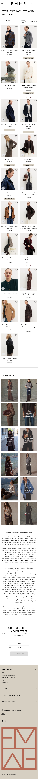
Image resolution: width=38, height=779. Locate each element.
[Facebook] (6, 721)
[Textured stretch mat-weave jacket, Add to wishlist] (16, 270)
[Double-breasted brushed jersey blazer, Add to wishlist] (35, 169)
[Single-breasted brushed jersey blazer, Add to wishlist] (35, 203)
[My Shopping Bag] (36, 3)
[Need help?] (36, 669)
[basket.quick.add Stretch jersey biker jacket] (3, 221)
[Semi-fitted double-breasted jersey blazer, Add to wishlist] (35, 301)
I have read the (19, 648)
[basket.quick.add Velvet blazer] (3, 81)
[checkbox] (9, 647)
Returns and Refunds (8, 677)
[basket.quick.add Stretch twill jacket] (3, 119)
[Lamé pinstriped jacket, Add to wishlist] (35, 101)
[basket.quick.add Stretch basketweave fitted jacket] (22, 81)
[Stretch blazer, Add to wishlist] (35, 136)
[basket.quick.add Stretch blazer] (22, 155)
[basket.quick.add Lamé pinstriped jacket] (22, 119)
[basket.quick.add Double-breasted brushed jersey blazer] (22, 188)
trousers (20, 587)
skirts (29, 587)
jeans (26, 580)
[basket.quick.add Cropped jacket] (3, 155)
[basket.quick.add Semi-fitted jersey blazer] (3, 354)
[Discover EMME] (36, 701)
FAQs (3, 673)
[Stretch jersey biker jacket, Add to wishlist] (16, 203)
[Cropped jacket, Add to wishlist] (16, 136)
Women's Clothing (7, 20)
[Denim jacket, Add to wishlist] (16, 169)
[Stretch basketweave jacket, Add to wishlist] (35, 27)
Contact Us (5, 682)
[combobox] (24, 22)
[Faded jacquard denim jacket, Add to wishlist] (16, 27)
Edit (3, 713)
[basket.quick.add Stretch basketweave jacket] (22, 46)
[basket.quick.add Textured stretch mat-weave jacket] (3, 288)
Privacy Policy (24, 648)
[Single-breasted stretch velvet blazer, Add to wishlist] (35, 270)
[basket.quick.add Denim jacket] (3, 188)
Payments (4, 680)
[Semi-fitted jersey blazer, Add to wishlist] (16, 335)
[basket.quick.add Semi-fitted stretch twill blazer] (3, 320)
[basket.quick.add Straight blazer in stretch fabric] (3, 253)
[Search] (32, 3)
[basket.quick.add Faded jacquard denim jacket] (3, 46)
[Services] (36, 688)
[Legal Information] (36, 695)
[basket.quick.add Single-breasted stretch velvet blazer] (22, 288)
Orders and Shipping (8, 675)
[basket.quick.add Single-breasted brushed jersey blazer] (22, 221)
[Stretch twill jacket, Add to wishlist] (16, 101)
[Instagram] (2, 721)
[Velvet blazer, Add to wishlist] (16, 62)
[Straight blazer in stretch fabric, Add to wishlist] (16, 235)
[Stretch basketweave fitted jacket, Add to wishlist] (35, 62)
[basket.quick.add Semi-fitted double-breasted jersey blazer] (22, 320)
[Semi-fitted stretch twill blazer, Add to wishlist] (16, 301)
